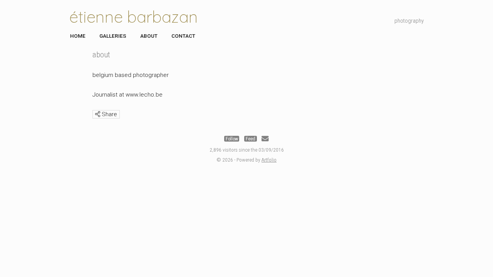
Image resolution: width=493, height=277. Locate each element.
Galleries (112, 36)
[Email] (265, 139)
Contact (183, 36)
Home (78, 36)
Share (108, 114)
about (149, 36)
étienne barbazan (133, 17)
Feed (250, 139)
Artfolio (269, 160)
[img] (97, 114)
